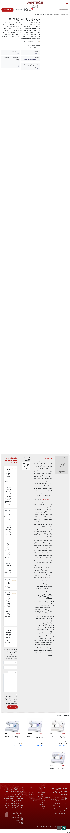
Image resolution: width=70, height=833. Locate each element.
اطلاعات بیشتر (40, 745)
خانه (67, 14)
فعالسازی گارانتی (7, 10)
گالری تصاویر (42, 798)
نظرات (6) (62, 472)
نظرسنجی (43, 808)
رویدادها (32, 798)
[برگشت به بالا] (59, 828)
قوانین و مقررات (30, 801)
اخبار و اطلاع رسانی (40, 790)
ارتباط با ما (31, 792)
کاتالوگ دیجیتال (41, 796)
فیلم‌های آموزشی (41, 792)
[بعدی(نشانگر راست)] (67, 832)
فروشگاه (63, 14)
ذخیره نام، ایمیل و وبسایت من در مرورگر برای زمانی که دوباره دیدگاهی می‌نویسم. (11, 700)
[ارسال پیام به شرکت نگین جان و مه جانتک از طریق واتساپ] (64, 828)
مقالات (32, 796)
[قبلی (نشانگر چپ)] (69, 832)
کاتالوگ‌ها (43, 794)
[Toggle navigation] (67, 3)
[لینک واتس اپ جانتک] (64, 828)
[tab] (61, 458)
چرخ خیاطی (56, 14)
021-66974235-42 (59, 803)
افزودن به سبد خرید (61, 745)
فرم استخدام (31, 794)
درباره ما (32, 790)
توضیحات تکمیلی (62, 465)
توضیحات (62, 458)
